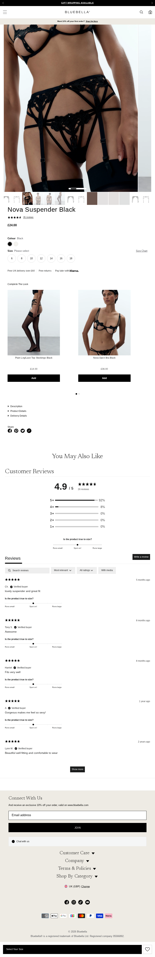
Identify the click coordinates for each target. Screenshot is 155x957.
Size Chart (141, 250)
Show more (77, 769)
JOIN (77, 827)
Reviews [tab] (13, 558)
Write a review (141, 557)
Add (33, 378)
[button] (151, 3)
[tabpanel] (77, 671)
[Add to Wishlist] (147, 949)
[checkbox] (107, 570)
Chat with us (22, 841)
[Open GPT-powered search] (143, 12)
